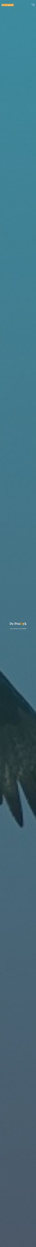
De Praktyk (7, 5)
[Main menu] (33, 5)
